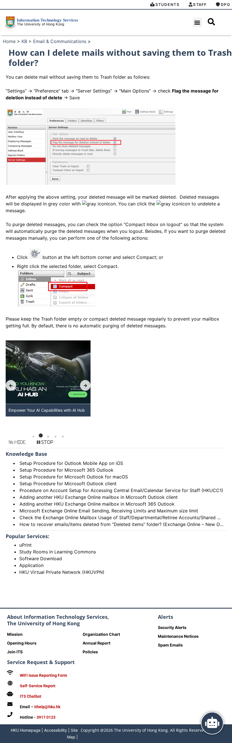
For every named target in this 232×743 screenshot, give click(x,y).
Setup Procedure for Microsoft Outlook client (68, 483)
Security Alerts (172, 627)
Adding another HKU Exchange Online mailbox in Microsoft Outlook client (99, 497)
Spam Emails (170, 645)
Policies (90, 651)
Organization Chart (101, 634)
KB (24, 41)
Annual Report (96, 643)
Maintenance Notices (178, 636)
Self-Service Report (37, 686)
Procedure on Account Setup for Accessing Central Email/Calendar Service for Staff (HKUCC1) (121, 490)
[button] (197, 22)
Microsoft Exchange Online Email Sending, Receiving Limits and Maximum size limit (109, 511)
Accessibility (55, 730)
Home (9, 41)
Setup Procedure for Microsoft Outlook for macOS (74, 477)
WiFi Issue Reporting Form (43, 675)
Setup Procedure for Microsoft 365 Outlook (66, 470)
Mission (15, 634)
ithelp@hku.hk (47, 707)
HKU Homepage (25, 730)
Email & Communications (59, 41)
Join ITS (15, 651)
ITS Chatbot (30, 696)
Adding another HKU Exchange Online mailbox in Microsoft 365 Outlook (97, 504)
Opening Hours (21, 643)
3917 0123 (45, 717)
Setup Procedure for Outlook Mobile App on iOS (71, 463)
